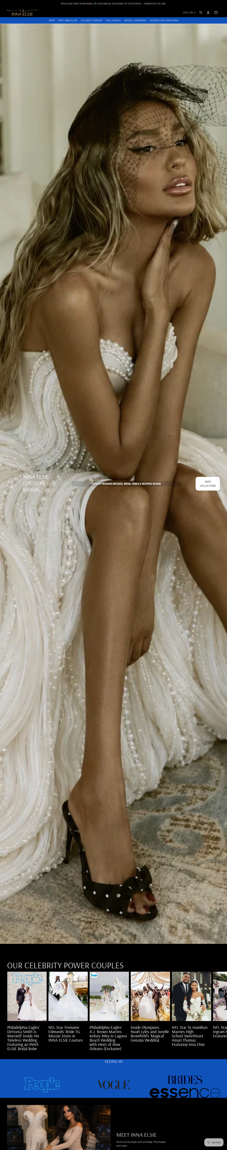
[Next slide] (216, 1011)
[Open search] (201, 12)
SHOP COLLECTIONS (208, 483)
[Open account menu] (208, 12)
